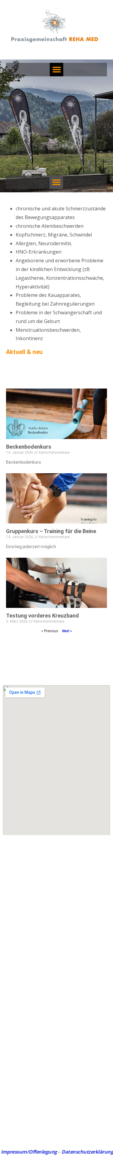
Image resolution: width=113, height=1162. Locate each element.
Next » (67, 631)
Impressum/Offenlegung (29, 1151)
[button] (56, 69)
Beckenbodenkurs (28, 447)
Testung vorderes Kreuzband (42, 615)
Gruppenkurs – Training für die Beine (51, 531)
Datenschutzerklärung (87, 1151)
